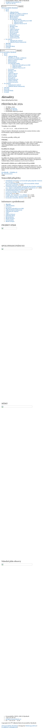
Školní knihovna (15, 35)
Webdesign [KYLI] (30, 726)
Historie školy (14, 30)
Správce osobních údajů (17, 15)
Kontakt (8, 48)
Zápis (7, 213)
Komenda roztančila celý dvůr (15, 198)
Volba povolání (18, 22)
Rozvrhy (8, 45)
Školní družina (14, 16)
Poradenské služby (15, 19)
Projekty (12, 28)
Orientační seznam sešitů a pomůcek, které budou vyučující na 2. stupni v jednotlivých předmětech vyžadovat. (24, 187)
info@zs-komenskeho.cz (13, 2)
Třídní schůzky (14, 36)
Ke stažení (9, 39)
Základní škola (14, 12)
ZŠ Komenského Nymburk (10, 726)
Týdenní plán (10, 220)
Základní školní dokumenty (18, 42)
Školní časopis (14, 32)
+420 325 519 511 (11, 3)
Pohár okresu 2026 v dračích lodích (17, 196)
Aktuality (8, 43)
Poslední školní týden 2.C (13, 190)
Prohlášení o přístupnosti (9, 727)
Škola (7, 11)
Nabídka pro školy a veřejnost (19, 13)
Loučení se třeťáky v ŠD (13, 192)
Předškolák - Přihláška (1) (9, 172)
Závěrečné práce (15, 38)
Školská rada (14, 26)
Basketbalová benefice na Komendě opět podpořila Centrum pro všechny (24, 181)
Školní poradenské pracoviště (23, 21)
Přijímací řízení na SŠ (20, 23)
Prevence (13, 25)
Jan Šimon (13, 108)
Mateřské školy (10, 46)
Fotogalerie (13, 33)
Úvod (7, 9)
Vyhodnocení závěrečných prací (15, 189)
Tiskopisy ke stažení (16, 40)
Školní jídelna (14, 18)
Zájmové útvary (14, 29)
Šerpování (9, 193)
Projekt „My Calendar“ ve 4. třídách (16, 195)
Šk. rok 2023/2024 (7, 174)
